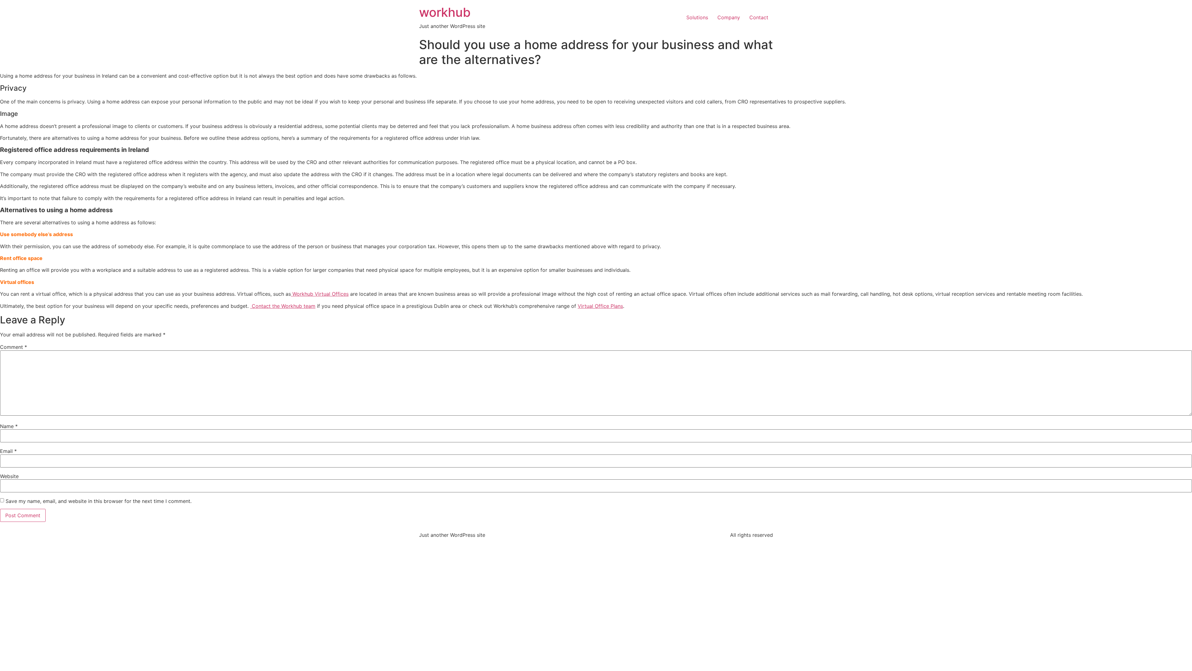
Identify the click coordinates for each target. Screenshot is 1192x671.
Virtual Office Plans (600, 306)
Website (9, 476)
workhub (445, 12)
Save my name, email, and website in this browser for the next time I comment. (99, 501)
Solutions (697, 17)
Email (8, 451)
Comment (13, 347)
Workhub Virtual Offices (320, 294)
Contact (758, 17)
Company (728, 17)
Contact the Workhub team (282, 306)
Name (9, 426)
